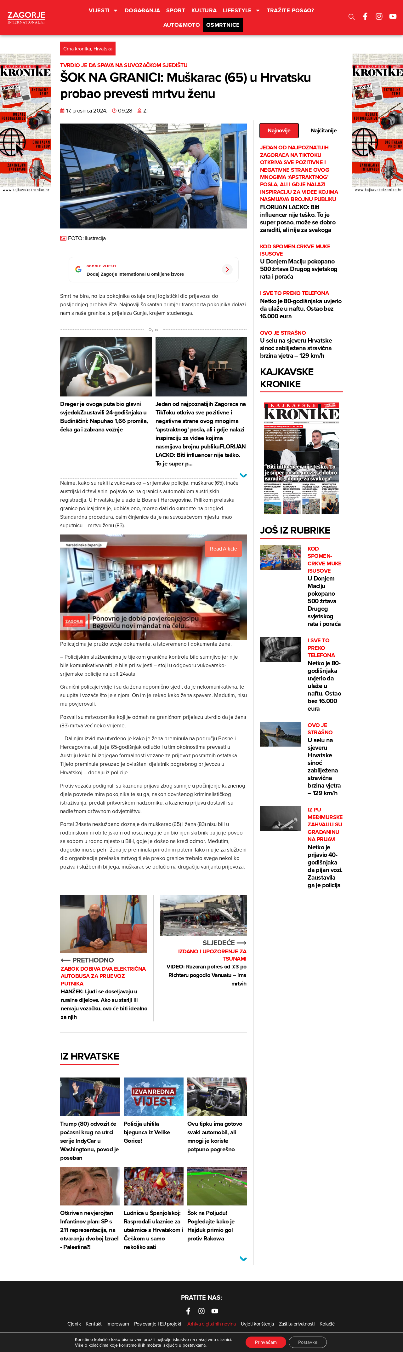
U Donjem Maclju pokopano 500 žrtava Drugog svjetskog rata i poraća (299, 262)
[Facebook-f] (365, 16)
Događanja (142, 10)
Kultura (204, 10)
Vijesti (99, 10)
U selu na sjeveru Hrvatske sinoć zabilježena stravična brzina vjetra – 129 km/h (296, 344)
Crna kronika (77, 48)
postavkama (194, 1345)
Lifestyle (237, 10)
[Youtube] (393, 16)
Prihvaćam (266, 1342)
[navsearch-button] (351, 18)
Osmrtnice (223, 25)
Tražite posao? (290, 10)
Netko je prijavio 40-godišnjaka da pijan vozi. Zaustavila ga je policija (325, 847)
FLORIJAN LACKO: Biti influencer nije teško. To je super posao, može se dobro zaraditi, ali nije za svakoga (299, 189)
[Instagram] (379, 16)
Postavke (307, 1342)
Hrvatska (103, 48)
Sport (175, 10)
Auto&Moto (181, 25)
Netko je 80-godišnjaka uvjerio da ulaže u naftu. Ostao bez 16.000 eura (301, 305)
